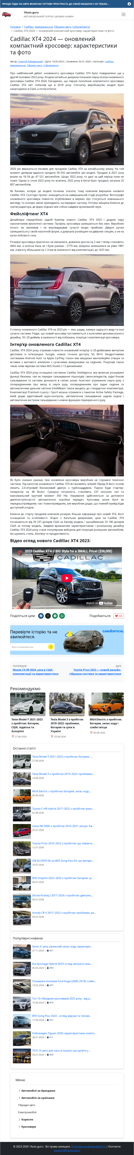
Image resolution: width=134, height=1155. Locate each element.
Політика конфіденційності (88, 1146)
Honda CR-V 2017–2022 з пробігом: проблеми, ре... (64, 913)
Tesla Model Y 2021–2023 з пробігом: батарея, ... (62, 756)
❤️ (118, 615)
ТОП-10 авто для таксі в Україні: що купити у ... (61, 1050)
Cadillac (29, 27)
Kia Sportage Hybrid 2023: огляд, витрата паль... (62, 964)
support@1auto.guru (67, 1150)
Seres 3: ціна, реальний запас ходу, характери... (62, 946)
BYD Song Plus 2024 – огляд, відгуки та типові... (61, 1016)
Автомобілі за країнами (38, 1098)
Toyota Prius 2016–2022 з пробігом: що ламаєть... (63, 843)
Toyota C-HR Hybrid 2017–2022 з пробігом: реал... (63, 808)
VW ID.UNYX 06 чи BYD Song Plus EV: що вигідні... (63, 860)
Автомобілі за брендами (38, 1090)
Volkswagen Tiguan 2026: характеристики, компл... (64, 1033)
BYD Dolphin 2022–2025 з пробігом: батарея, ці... (62, 878)
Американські (44, 27)
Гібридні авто (62, 27)
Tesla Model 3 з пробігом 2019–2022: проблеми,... (63, 774)
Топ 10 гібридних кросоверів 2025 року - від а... (62, 998)
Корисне (27, 1119)
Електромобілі (27, 1112)
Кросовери (28, 1126)
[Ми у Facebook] (129, 4)
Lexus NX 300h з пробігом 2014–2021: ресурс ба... (63, 826)
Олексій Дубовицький (30, 61)
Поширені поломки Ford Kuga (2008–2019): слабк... (64, 981)
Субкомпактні (81, 27)
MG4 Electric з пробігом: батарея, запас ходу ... (62, 791)
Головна (15, 27)
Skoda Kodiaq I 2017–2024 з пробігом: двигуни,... (62, 895)
